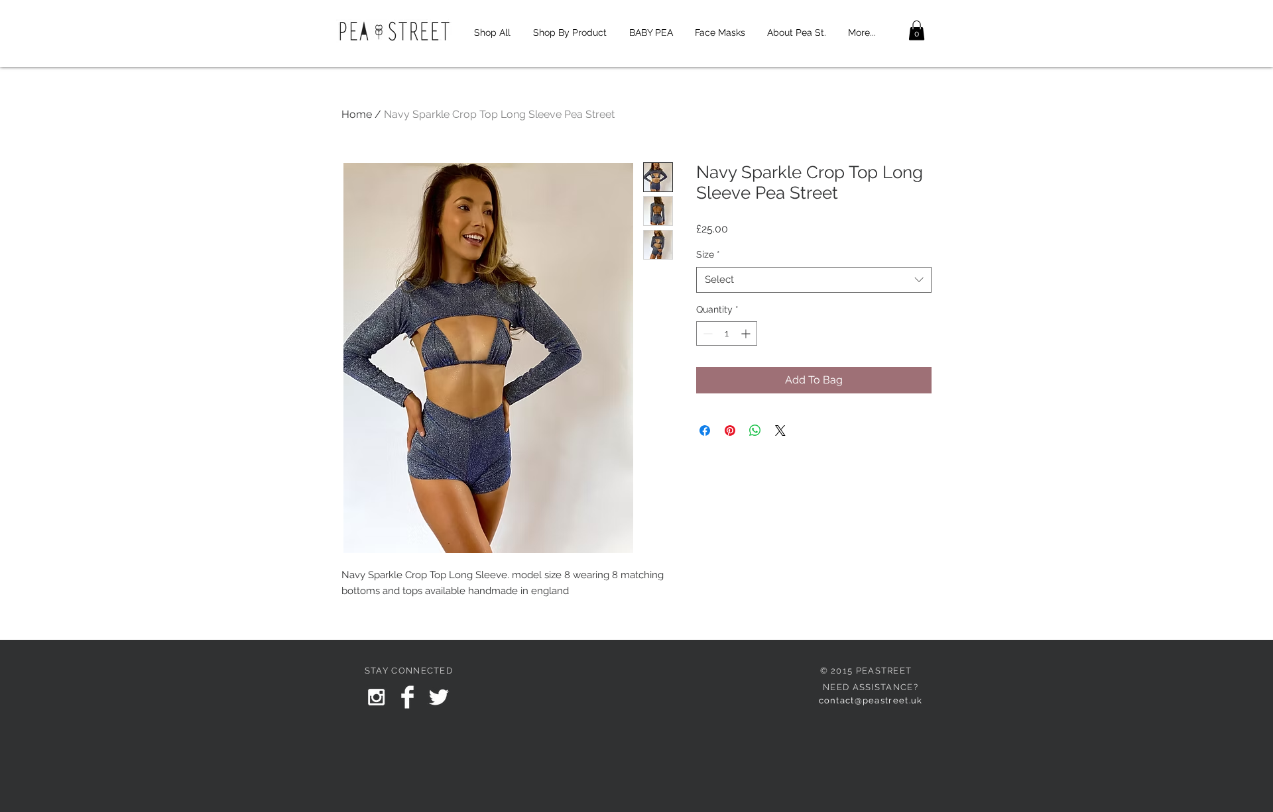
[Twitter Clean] (438, 697)
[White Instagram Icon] (376, 697)
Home (356, 114)
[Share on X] (780, 430)
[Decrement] (706, 333)
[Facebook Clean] (407, 697)
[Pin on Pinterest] (730, 430)
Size (708, 254)
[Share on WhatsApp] (755, 430)
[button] (916, 30)
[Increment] (747, 333)
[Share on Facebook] (705, 430)
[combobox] (814, 280)
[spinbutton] (727, 333)
